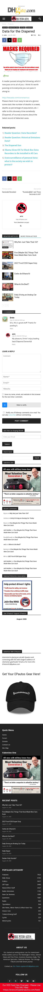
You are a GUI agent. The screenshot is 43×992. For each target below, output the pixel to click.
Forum (4, 738)
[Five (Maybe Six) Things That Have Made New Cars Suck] (7, 255)
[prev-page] (3, 305)
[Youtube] (33, 981)
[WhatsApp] (19, 40)
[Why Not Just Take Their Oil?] (7, 244)
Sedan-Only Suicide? (9, 858)
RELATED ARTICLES (11, 236)
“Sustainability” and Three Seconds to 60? (31, 193)
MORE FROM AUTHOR (29, 236)
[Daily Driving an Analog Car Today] (7, 297)
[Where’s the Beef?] (7, 287)
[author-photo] (21, 213)
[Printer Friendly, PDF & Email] (21, 75)
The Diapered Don (13, 145)
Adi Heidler (7, 530)
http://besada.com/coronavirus (15, 97)
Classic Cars (6, 279)
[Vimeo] (21, 981)
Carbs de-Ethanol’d (22, 274)
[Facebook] (4, 40)
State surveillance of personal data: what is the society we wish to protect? (21, 161)
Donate (5, 741)
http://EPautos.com (21, 219)
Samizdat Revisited (9, 192)
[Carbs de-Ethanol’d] (7, 276)
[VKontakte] (27, 981)
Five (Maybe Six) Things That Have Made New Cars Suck (19, 813)
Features (11, 24)
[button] (3, 19)
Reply (11, 328)
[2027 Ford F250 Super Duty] (7, 265)
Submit (7, 444)
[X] (9, 40)
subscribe (12, 415)
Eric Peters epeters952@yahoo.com (26, 966)
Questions (29, 27)
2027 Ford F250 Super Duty (25, 263)
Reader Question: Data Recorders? (21, 133)
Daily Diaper (6, 851)
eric (5, 35)
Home (4, 24)
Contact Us (6, 745)
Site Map (5, 748)
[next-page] (7, 305)
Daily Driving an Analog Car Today (22, 518)
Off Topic (22, 27)
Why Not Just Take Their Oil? (26, 242)
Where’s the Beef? (21, 284)
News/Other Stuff (13, 27)
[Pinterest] (14, 40)
